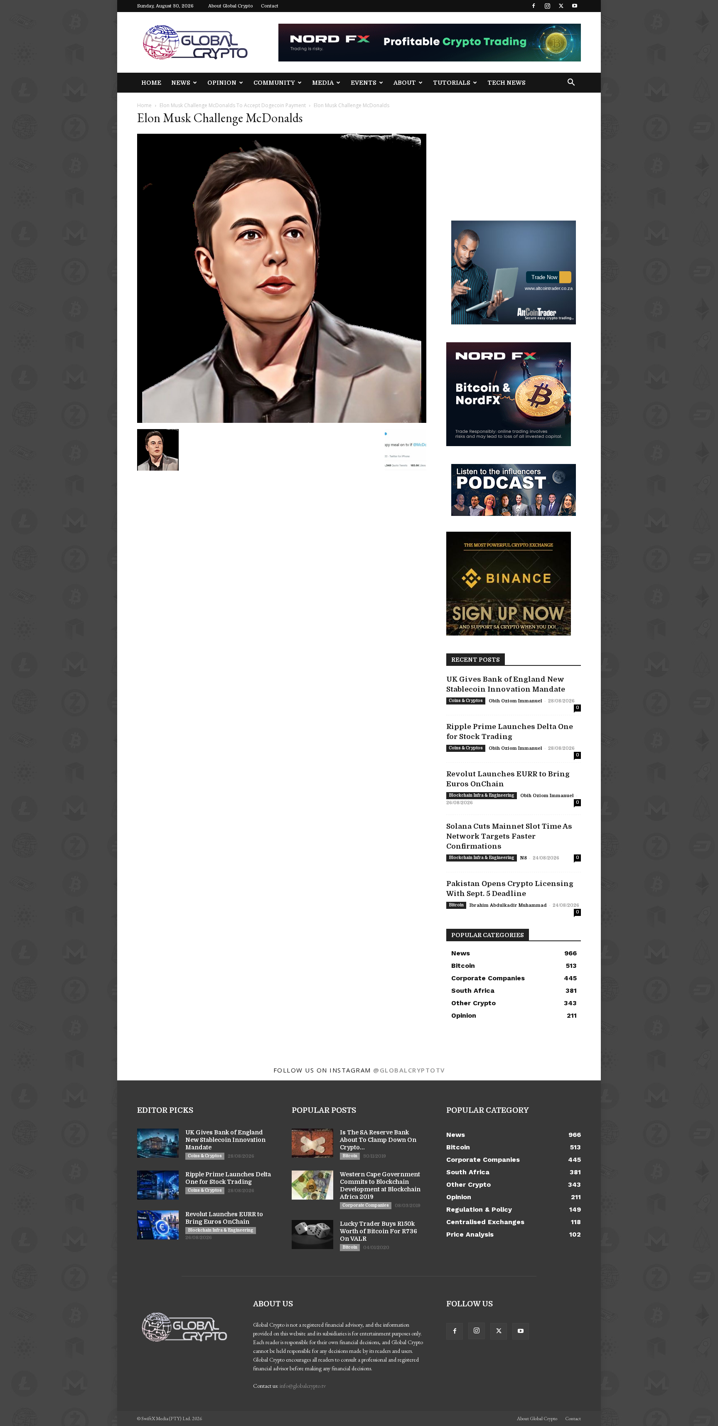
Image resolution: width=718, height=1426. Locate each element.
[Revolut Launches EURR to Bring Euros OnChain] (158, 1224)
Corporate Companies (365, 1205)
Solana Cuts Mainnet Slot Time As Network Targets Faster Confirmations (509, 836)
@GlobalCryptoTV (409, 1070)
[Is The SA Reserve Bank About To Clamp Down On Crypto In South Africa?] (312, 1143)
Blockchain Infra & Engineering (481, 795)
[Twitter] (561, 6)
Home (151, 82)
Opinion (221, 82)
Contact (269, 6)
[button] (571, 83)
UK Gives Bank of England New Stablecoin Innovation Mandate (225, 1140)
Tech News (506, 82)
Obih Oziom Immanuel (515, 701)
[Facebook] (533, 6)
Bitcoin (456, 905)
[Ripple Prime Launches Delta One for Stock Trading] (158, 1185)
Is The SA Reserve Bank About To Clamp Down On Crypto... (378, 1140)
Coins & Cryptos (466, 700)
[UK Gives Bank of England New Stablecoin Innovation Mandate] (158, 1143)
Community (274, 82)
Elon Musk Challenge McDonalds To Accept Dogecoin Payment (233, 105)
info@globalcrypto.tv (303, 1385)
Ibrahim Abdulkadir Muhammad (508, 905)
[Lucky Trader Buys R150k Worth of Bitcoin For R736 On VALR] (312, 1234)
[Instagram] (547, 6)
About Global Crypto (230, 6)
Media (323, 82)
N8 (523, 858)
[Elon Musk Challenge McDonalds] (281, 421)
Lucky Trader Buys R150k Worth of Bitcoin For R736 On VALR (378, 1231)
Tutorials (451, 82)
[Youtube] (574, 6)
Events (363, 82)
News (180, 82)
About (404, 82)
